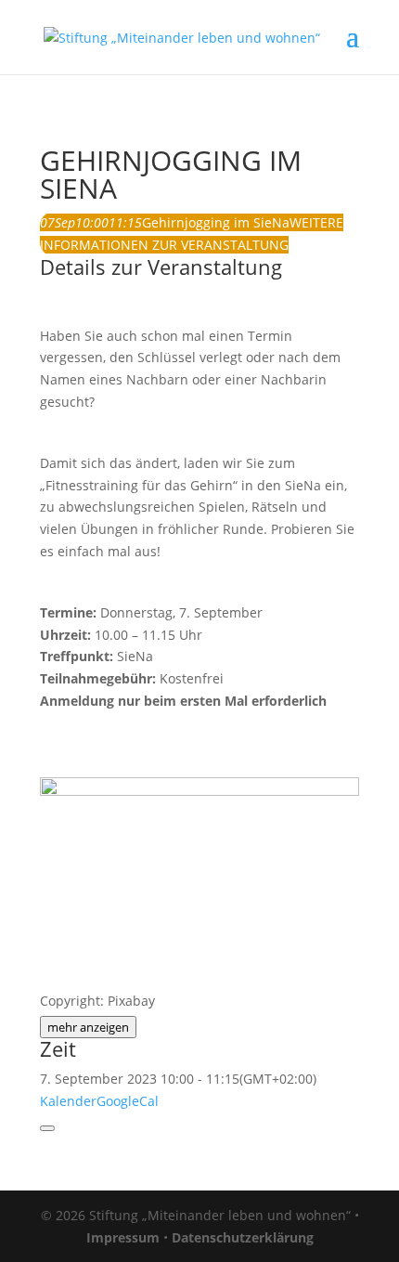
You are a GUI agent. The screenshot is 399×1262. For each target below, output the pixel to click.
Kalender (68, 1101)
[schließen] (47, 1128)
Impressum (123, 1237)
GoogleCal (128, 1101)
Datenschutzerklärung (243, 1237)
